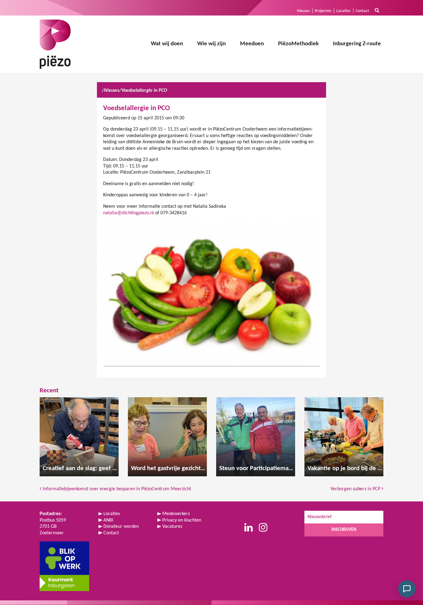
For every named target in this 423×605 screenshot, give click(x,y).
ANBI (108, 520)
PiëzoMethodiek (298, 44)
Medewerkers (176, 513)
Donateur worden (121, 526)
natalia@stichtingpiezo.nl (128, 213)
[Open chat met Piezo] (407, 589)
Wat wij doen (167, 44)
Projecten (323, 11)
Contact (362, 11)
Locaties (343, 11)
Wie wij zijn (211, 44)
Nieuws (303, 11)
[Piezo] (55, 44)
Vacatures (172, 526)
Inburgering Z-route (357, 44)
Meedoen (252, 44)
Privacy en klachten (181, 520)
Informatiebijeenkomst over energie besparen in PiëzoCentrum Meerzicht (116, 489)
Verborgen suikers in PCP (356, 489)
